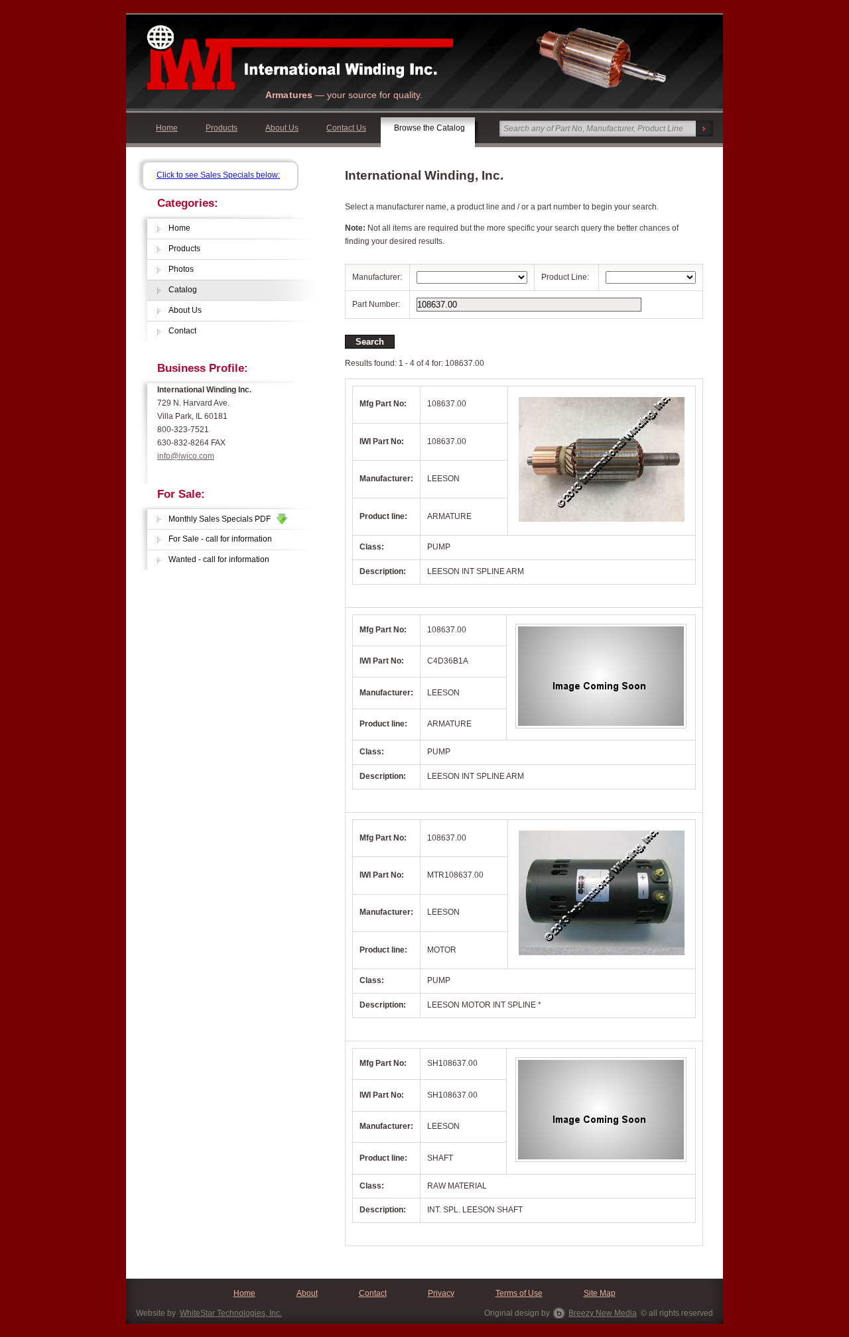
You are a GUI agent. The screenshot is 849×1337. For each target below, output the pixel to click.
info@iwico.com (185, 456)
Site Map (600, 1293)
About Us (281, 128)
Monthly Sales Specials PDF (222, 519)
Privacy (441, 1293)
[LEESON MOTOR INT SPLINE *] (601, 956)
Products (221, 128)
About (307, 1293)
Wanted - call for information (218, 559)
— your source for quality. (344, 94)
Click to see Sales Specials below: (218, 175)
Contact (182, 330)
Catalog (182, 289)
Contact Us (346, 128)
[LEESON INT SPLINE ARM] (601, 523)
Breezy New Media (602, 1313)
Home (167, 128)
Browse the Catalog (429, 128)
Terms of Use (519, 1293)
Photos (181, 269)
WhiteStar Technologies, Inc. (231, 1313)
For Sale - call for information (220, 539)
